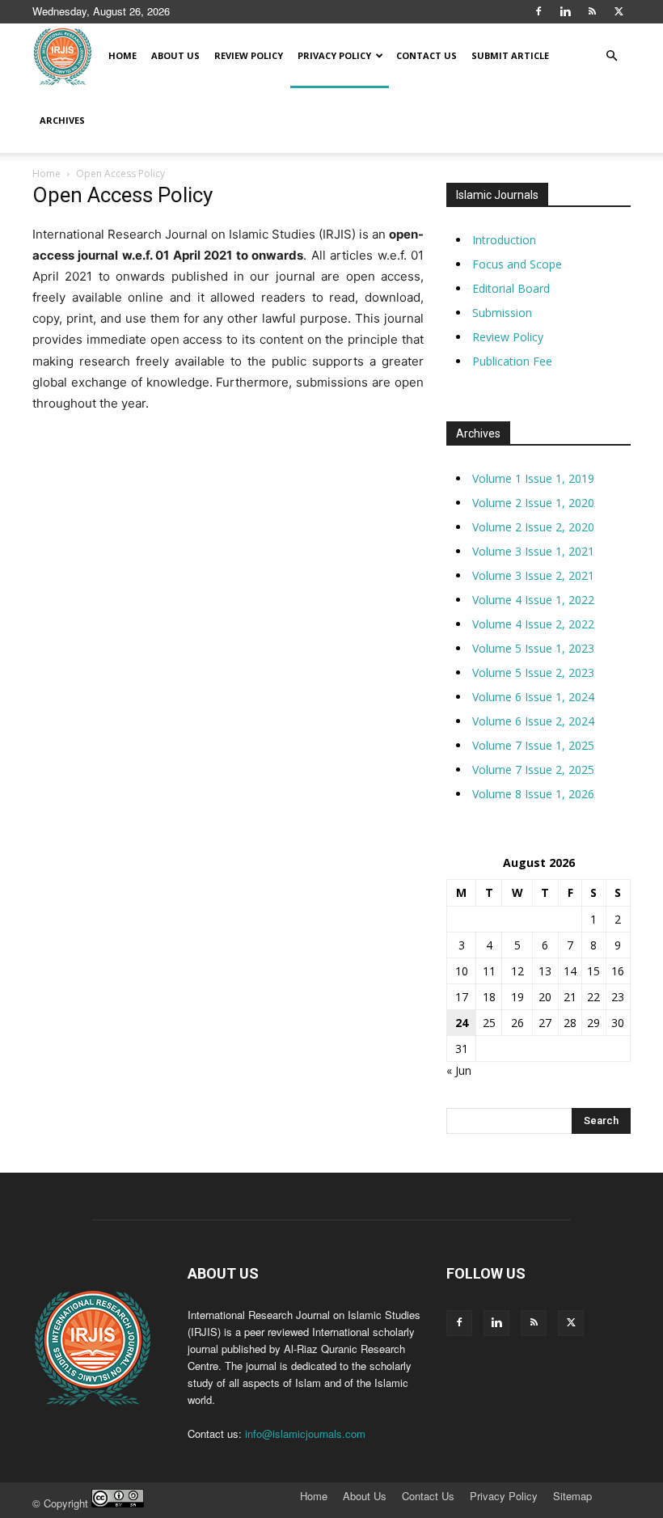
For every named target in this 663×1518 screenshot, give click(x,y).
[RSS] (592, 11)
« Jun (458, 1070)
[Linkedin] (565, 11)
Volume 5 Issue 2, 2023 (533, 672)
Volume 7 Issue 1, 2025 (533, 745)
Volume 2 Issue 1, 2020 (533, 502)
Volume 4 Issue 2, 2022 (533, 624)
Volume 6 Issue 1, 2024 (533, 696)
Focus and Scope (517, 264)
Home (122, 55)
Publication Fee (512, 361)
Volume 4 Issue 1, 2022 (533, 599)
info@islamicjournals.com (305, 1433)
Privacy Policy (334, 55)
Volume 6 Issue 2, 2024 (533, 721)
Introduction (504, 239)
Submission (502, 312)
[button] (611, 56)
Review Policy (248, 55)
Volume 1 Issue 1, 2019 (533, 478)
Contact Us (426, 55)
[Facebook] (538, 11)
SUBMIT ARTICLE (510, 55)
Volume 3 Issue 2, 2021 (533, 575)
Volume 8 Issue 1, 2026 (533, 793)
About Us (175, 55)
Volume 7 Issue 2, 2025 (533, 769)
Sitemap (572, 1496)
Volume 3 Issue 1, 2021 (533, 551)
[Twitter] (618, 11)
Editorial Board (511, 288)
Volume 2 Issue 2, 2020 (533, 527)
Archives (62, 120)
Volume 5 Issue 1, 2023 (533, 648)
